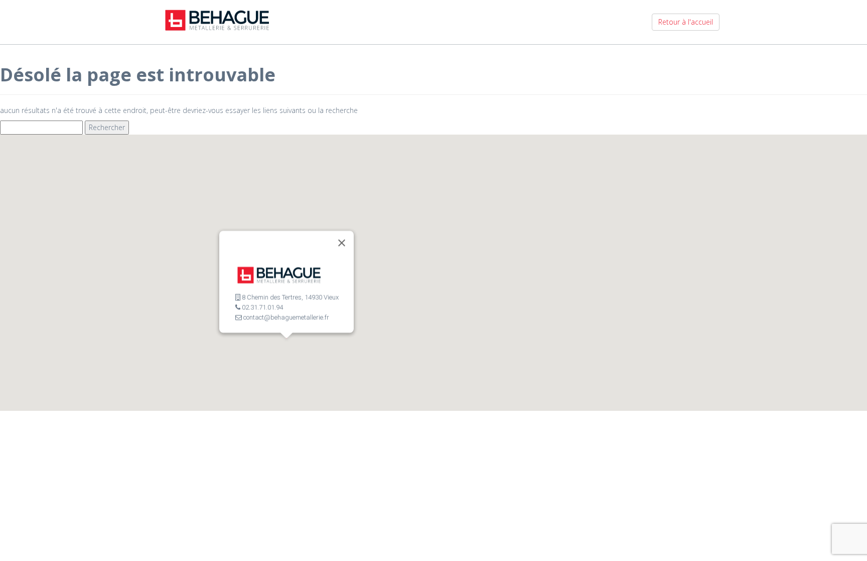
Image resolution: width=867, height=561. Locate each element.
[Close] (342, 243)
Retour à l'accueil (685, 22)
